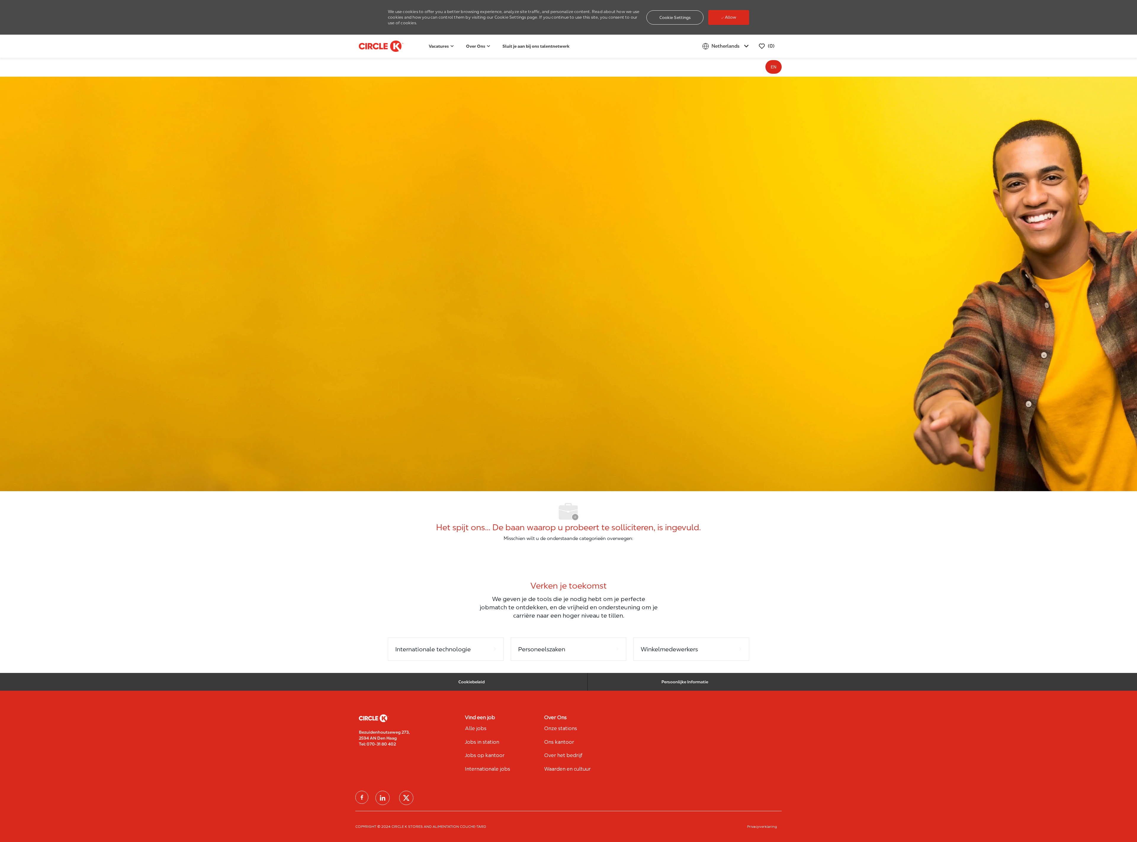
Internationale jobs (487, 769)
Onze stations (560, 728)
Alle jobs (475, 728)
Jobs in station (482, 742)
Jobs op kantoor (485, 755)
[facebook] (361, 797)
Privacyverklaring (762, 826)
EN (773, 67)
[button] (675, 17)
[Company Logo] (373, 46)
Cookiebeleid (471, 681)
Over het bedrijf (563, 755)
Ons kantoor (559, 742)
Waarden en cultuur (567, 769)
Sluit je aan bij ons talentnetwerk (535, 46)
